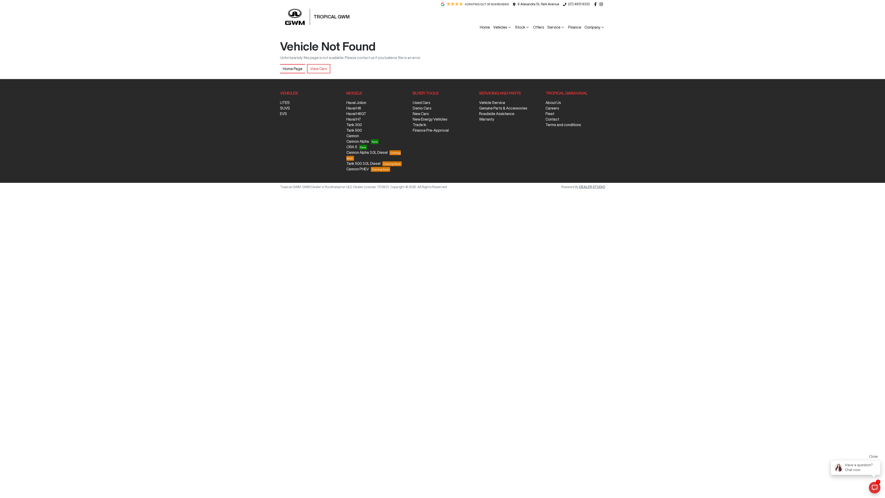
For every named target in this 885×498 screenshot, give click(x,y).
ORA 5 (351, 147)
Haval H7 (353, 119)
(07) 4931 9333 (579, 4)
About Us (553, 102)
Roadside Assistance (496, 114)
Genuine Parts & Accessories (503, 108)
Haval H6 (353, 108)
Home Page (292, 69)
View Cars (318, 69)
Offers (538, 27)
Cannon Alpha (357, 141)
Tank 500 (354, 130)
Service (553, 27)
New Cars (421, 114)
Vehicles (500, 27)
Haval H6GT (356, 114)
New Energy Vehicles (430, 119)
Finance (574, 27)
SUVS (285, 108)
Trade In (419, 125)
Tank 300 (354, 125)
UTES (285, 102)
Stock (520, 27)
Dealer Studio (592, 187)
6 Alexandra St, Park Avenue (538, 4)
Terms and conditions (563, 125)
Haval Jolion (356, 102)
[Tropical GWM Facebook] (596, 4)
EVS (283, 114)
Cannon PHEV (357, 169)
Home (485, 27)
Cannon (352, 136)
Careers (552, 108)
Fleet (550, 114)
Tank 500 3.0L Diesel (363, 163)
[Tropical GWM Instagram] (602, 4)
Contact (552, 119)
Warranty (486, 119)
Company (592, 27)
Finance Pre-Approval (431, 130)
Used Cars (421, 102)
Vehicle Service (492, 102)
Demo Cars (422, 108)
